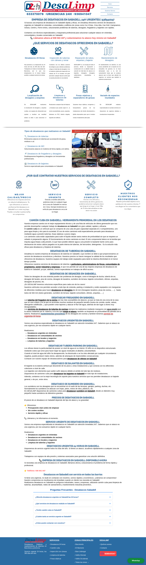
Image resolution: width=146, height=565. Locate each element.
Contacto (110, 14)
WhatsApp (136, 560)
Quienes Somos (110, 10)
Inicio (110, 4)
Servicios (110, 7)
